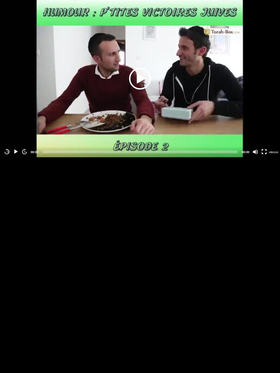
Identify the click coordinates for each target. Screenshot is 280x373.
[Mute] (255, 152)
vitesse (273, 152)
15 (25, 152)
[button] (140, 79)
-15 (7, 152)
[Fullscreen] (264, 152)
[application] (140, 78)
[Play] (16, 152)
